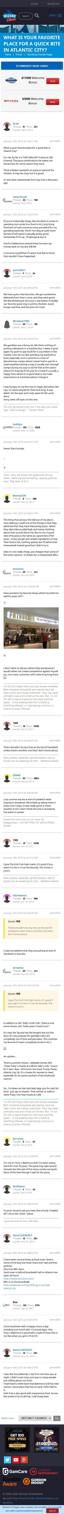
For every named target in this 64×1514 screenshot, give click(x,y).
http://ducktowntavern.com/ (19, 1278)
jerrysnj (18, 1138)
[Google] (24, 1459)
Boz (15, 1302)
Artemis (18, 568)
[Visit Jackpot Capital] (47, 1439)
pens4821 (19, 270)
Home (8, 54)
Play (52, 81)
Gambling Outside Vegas (40, 54)
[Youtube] (15, 1459)
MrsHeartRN (21, 321)
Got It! (52, 1510)
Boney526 (19, 495)
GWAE (16, 775)
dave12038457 (22, 1235)
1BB (15, 723)
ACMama (19, 1186)
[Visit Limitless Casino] (17, 1439)
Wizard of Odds (27, 1498)
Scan (16, 123)
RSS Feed (9, 1418)
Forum (19, 54)
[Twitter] (7, 1459)
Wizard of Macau (45, 1498)
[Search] (37, 16)
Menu (53, 15)
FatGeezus (19, 895)
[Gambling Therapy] (34, 1481)
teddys (17, 424)
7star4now (20, 196)
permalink (55, 141)
